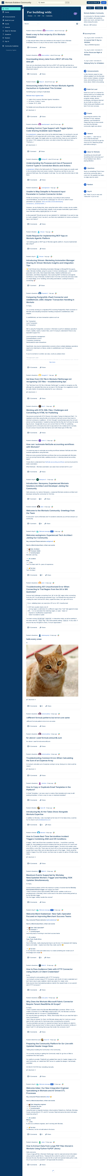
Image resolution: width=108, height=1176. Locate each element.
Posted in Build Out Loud (33, 987)
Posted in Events (31, 81)
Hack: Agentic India (37, 95)
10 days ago (50, 913)
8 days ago (53, 635)
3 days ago (50, 479)
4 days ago (48, 583)
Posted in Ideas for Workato (34, 30)
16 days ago (49, 1120)
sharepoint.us (37, 1138)
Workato (28, 95)
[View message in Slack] (66, 31)
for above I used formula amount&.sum (44, 686)
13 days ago (57, 1032)
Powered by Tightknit (11, 50)
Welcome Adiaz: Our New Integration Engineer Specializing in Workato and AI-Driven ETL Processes (47, 1038)
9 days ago (50, 731)
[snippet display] (78, 23)
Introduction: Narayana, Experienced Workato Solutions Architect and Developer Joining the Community (47, 486)
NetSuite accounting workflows (54, 462)
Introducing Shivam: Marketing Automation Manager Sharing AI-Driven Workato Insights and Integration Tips (50, 263)
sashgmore (49, 541)
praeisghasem (32, 134)
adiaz (47, 1045)
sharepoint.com (69, 1136)
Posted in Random (31, 232)
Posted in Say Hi (30, 256)
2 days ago (49, 406)
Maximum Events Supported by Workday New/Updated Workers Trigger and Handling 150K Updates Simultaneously (49, 825)
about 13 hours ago (56, 124)
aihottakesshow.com (44, 768)
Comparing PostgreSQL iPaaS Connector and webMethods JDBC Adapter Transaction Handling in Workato (50, 299)
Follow (89, 8)
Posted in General (31, 506)
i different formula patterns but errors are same (48, 666)
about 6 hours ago (55, 55)
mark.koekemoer (51, 868)
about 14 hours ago (53, 159)
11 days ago (53, 987)
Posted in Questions (32, 55)
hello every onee (33, 639)
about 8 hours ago (50, 81)
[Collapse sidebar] (22, 8)
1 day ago (53, 187)
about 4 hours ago (59, 30)
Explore (100, 8)
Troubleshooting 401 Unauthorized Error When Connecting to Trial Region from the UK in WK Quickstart (47, 589)
